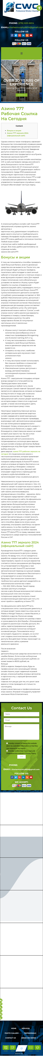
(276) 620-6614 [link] (26, 23)
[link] (39, 8)
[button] (21, 53)
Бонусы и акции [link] (14, 131)
